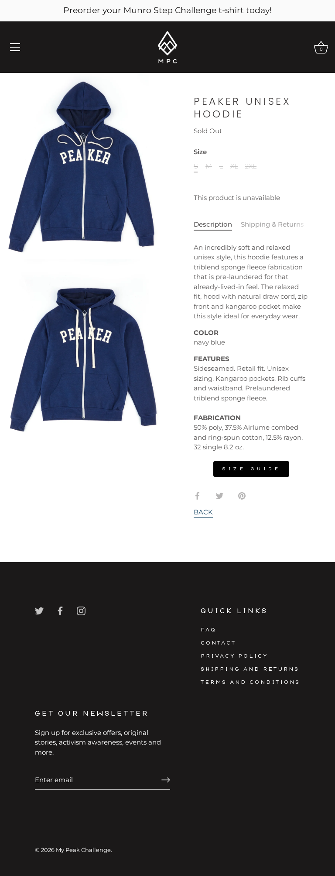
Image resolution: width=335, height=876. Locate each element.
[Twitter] (39, 610)
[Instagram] (81, 610)
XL (234, 166)
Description (213, 224)
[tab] (217, 225)
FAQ (208, 630)
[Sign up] (165, 780)
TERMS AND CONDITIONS (250, 682)
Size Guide (251, 469)
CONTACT (218, 643)
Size (200, 152)
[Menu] (15, 47)
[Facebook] (60, 610)
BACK (203, 512)
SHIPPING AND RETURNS (250, 669)
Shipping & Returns (272, 224)
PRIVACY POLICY (234, 656)
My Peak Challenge (83, 850)
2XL (250, 166)
